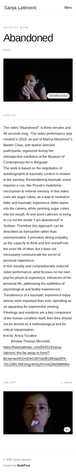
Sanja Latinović (20, 7)
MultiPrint (23, 465)
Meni (68, 7)
